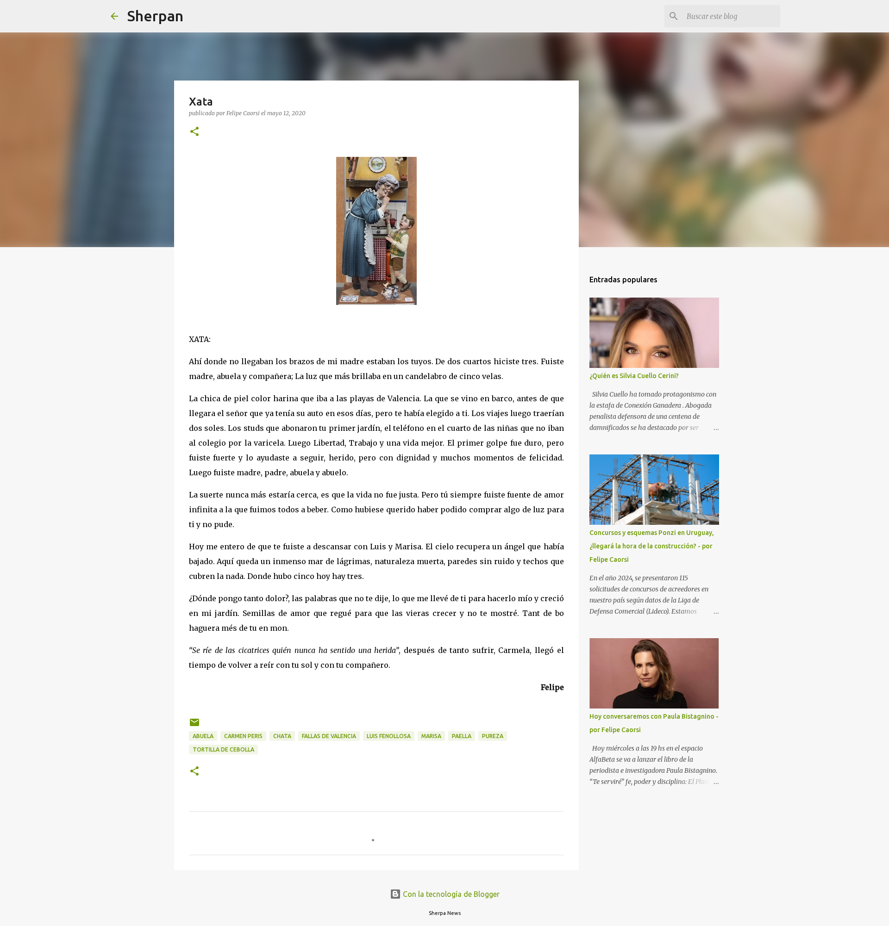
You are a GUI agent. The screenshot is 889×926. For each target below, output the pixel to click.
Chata (282, 736)
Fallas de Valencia (329, 736)
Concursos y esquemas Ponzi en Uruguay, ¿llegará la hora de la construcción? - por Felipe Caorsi (651, 546)
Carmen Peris (243, 736)
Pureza (492, 736)
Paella (461, 736)
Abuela (203, 736)
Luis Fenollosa (389, 736)
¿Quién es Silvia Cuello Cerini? (634, 375)
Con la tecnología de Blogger (450, 894)
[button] (194, 132)
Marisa (431, 736)
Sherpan (155, 15)
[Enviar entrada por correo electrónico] (194, 726)
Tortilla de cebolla (223, 749)
